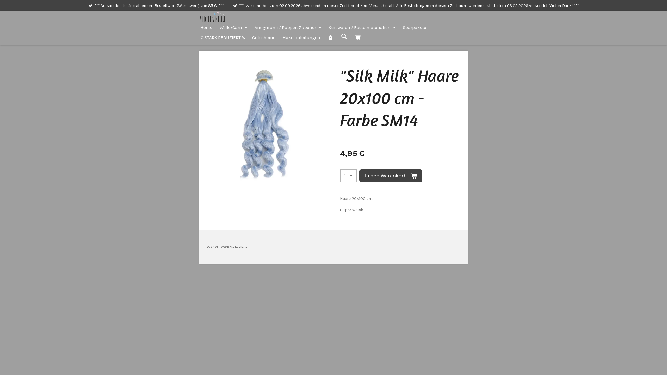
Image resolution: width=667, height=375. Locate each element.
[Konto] (330, 38)
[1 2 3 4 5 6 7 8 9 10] (348, 175)
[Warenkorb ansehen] (358, 38)
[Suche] (344, 36)
